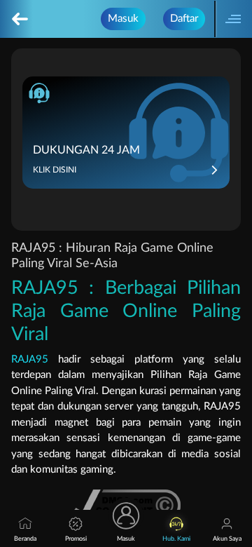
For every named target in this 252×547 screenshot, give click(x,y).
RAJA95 (29, 359)
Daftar (184, 18)
